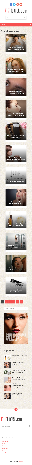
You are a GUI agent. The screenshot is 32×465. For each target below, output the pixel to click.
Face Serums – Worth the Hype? (18, 386)
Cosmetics (5, 441)
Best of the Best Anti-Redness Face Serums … (19, 378)
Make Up (5, 448)
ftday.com (20, 461)
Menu (3, 24)
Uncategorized (6, 453)
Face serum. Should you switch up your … (19, 356)
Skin (3, 450)
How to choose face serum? (18, 363)
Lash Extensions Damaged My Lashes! (18, 394)
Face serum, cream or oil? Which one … (18, 371)
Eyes (3, 443)
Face (3, 446)
